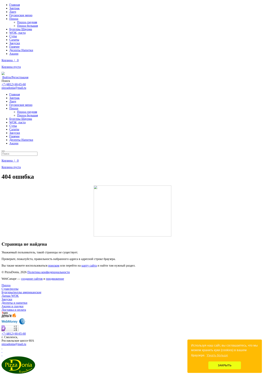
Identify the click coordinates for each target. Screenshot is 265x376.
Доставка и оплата (14, 309)
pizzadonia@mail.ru (14, 87)
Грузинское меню (20, 15)
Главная (14, 4)
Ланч (12, 11)
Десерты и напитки (14, 302)
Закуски (14, 43)
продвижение (55, 278)
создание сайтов (32, 278)
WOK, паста (17, 32)
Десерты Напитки (21, 50)
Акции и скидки (12, 306)
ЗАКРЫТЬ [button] (224, 365)
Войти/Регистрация (15, 77)
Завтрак (14, 8)
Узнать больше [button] (217, 355)
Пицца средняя (27, 22)
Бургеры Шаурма (20, 29)
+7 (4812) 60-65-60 (14, 84)
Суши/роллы (10, 288)
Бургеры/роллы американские (21, 292)
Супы (13, 36)
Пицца (13, 18)
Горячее (14, 46)
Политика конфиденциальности (48, 272)
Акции (13, 53)
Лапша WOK (10, 295)
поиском (53, 265)
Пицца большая (27, 25)
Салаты (14, 39)
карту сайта (89, 265)
